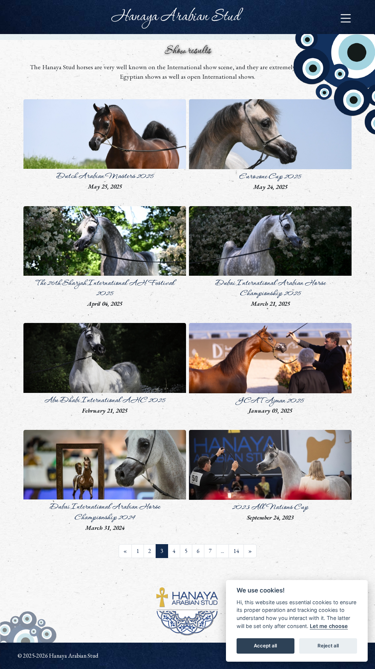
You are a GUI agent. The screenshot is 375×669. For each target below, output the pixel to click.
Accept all (265, 645)
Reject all (328, 645)
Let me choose (329, 626)
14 (236, 551)
